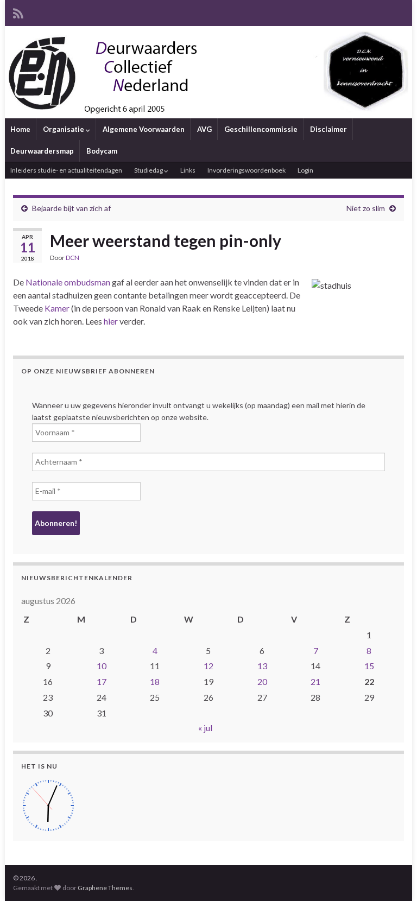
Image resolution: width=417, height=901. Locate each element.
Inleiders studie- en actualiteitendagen (66, 170)
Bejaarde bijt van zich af (71, 208)
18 (155, 681)
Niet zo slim (365, 208)
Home (20, 129)
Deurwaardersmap (42, 151)
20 (262, 681)
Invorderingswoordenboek (246, 170)
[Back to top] (392, 876)
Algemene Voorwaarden (144, 129)
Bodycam (101, 151)
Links (187, 170)
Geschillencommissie (261, 129)
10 (101, 666)
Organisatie (64, 129)
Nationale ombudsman (68, 282)
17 (101, 681)
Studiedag (149, 170)
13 (262, 666)
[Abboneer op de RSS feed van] (18, 12)
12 (208, 666)
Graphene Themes (105, 888)
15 (369, 666)
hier (111, 321)
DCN (72, 257)
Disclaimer (328, 129)
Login (305, 170)
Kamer (57, 308)
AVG (204, 129)
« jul (205, 727)
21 (315, 681)
